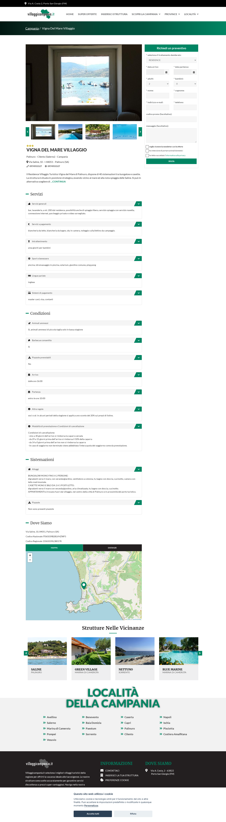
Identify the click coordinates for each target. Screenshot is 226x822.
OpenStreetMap (137, 619)
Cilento (129, 734)
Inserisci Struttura (114, 14)
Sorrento (91, 734)
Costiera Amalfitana (175, 734)
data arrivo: (152, 67)
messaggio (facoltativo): (157, 126)
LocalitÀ (190, 14)
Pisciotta (168, 728)
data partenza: (181, 67)
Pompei (51, 734)
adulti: (150, 78)
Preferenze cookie (117, 780)
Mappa (54, 548)
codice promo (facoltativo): (159, 114)
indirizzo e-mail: (154, 102)
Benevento (92, 717)
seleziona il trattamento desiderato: (163, 55)
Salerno (51, 722)
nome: (150, 90)
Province (171, 14)
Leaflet (129, 619)
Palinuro (130, 728)
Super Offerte (87, 14)
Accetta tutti (93, 813)
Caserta (129, 717)
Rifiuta (133, 813)
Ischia (166, 722)
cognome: (179, 90)
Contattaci (112, 770)
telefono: (179, 102)
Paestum (91, 728)
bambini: (179, 78)
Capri (128, 722)
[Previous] (27, 131)
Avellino (52, 717)
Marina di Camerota (58, 728)
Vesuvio (51, 739)
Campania (32, 28)
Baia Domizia (93, 722)
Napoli (167, 717)
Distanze (112, 548)
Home (70, 14)
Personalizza (91, 805)
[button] (83, 585)
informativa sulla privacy (175, 155)
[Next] (140, 131)
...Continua (58, 181)
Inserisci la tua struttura (121, 775)
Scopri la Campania (145, 14)
